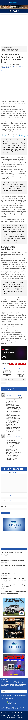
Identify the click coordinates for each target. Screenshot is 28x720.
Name (6, 495)
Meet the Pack (7, 712)
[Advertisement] (14, 30)
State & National (13, 50)
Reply (20, 397)
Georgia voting (11, 379)
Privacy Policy (3, 715)
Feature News (5, 64)
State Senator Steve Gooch (20, 379)
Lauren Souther (5, 67)
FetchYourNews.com (6, 694)
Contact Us (14, 712)
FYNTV (22, 715)
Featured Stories (21, 64)
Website (3, 506)
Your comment (8, 473)
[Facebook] (10, 364)
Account (9, 715)
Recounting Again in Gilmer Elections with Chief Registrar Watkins (7, 373)
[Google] (16, 364)
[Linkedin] (19, 364)
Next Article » (20, 368)
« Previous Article (7, 368)
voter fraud (4, 383)
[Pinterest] (21, 364)
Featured (9, 49)
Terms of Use (20, 712)
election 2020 (4, 379)
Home (4, 47)
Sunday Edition (16, 715)
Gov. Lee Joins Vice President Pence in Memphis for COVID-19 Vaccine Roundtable (21, 374)
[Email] (24, 364)
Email (6, 501)
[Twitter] (13, 364)
